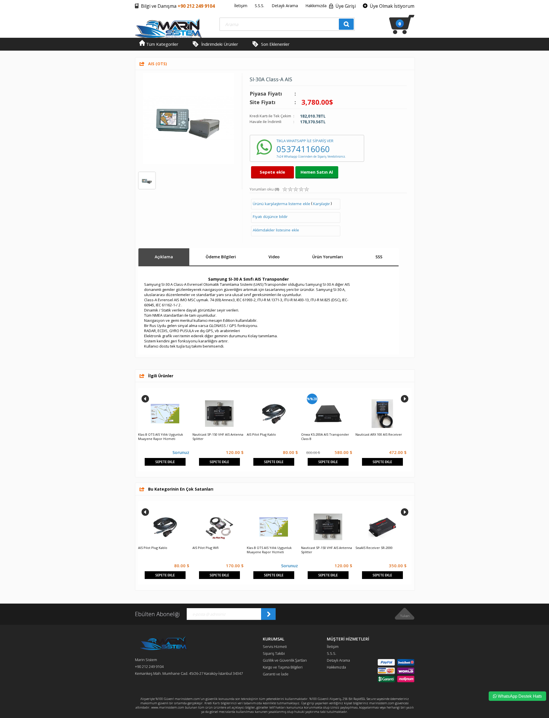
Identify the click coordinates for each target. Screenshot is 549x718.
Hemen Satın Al (317, 172)
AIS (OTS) (157, 63)
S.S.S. (259, 5)
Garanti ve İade (276, 674)
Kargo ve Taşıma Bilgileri (283, 667)
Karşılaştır (321, 203)
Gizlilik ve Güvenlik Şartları (285, 660)
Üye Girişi (345, 6)
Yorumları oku (264, 189)
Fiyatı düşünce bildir (270, 216)
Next (404, 398)
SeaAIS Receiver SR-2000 (374, 548)
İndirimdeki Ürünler (219, 44)
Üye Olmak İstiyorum (392, 6)
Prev (145, 398)
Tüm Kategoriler (161, 44)
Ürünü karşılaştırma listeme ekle (281, 203)
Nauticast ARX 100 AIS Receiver (378, 434)
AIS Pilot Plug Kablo (261, 434)
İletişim (240, 5)
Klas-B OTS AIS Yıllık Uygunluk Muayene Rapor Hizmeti (160, 436)
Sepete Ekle (165, 461)
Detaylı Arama (285, 5)
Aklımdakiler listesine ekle (276, 230)
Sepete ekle (272, 172)
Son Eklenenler (275, 44)
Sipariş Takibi (274, 653)
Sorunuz (180, 452)
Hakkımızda (316, 5)
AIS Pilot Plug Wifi (205, 548)
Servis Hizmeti (275, 646)
